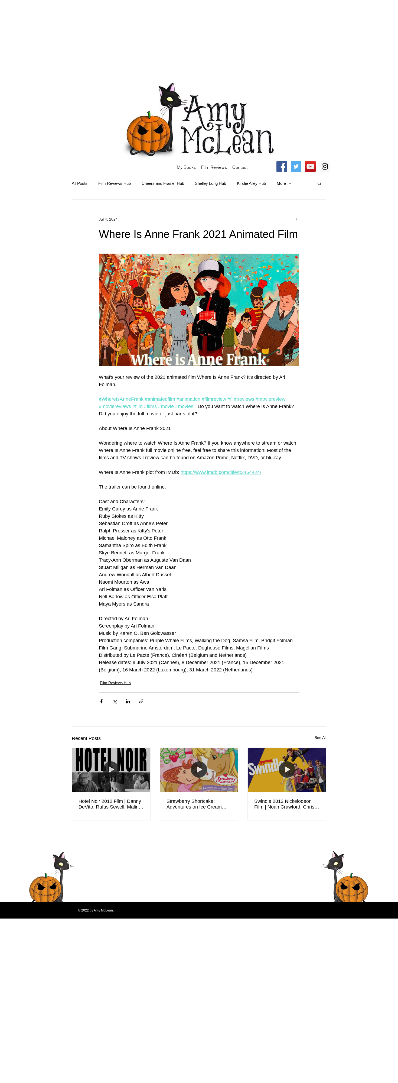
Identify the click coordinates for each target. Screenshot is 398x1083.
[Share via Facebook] (101, 701)
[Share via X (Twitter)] (114, 701)
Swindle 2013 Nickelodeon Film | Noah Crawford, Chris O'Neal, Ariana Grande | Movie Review (284, 804)
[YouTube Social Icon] (310, 166)
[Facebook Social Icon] (281, 166)
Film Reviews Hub (114, 183)
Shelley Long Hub (210, 183)
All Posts (79, 183)
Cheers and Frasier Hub (163, 183)
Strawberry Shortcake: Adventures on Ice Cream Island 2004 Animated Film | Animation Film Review (197, 804)
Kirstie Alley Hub (251, 183)
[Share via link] (141, 701)
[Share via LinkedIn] (128, 701)
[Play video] (199, 310)
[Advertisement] (162, 38)
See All (320, 737)
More (281, 183)
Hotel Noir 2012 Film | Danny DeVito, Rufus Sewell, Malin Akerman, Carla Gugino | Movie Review (110, 804)
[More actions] (296, 219)
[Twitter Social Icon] (296, 166)
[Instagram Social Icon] (324, 166)
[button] (319, 183)
